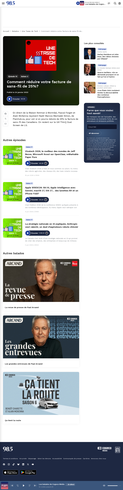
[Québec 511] (117, 452)
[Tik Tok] (14, 464)
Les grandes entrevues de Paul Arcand (23, 364)
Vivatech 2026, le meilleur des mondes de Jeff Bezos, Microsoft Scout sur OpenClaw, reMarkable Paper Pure (51, 154)
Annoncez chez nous (98, 458)
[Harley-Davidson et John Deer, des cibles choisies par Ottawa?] (89, 53)
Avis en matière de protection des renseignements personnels (100, 148)
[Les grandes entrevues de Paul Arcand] (41, 337)
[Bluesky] (18, 464)
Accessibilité (57, 458)
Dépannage (32, 458)
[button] (12, 485)
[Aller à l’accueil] (10, 4)
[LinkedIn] (23, 464)
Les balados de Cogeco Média (98, 4)
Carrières (86, 458)
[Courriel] (5, 123)
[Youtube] (33, 464)
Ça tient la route (13, 420)
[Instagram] (9, 464)
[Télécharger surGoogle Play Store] (28, 472)
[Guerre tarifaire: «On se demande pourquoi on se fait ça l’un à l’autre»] (89, 69)
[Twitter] (5, 118)
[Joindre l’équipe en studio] (109, 3)
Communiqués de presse (72, 458)
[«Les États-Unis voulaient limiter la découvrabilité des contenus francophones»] (89, 87)
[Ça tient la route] (41, 393)
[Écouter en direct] (78, 3)
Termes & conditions (10, 458)
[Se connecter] (119, 3)
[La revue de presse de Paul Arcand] (41, 280)
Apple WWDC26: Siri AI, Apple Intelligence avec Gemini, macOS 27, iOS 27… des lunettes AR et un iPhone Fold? (51, 190)
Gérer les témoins (44, 458)
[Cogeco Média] (104, 451)
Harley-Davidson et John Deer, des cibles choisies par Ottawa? (108, 56)
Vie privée (23, 458)
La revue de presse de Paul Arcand (22, 307)
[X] (28, 464)
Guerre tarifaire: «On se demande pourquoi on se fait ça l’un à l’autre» (108, 74)
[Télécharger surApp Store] (10, 472)
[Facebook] (5, 113)
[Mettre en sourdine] (104, 485)
